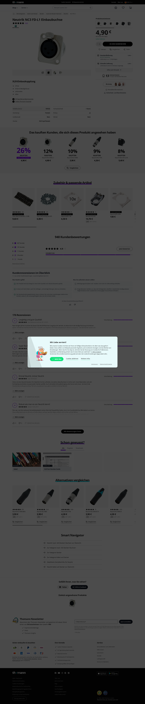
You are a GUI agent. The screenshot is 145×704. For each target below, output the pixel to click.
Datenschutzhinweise (106, 364)
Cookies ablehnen (72, 359)
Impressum (94, 364)
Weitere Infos (85, 359)
